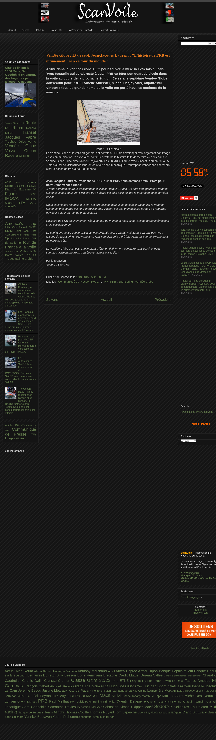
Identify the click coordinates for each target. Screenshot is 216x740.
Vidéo (20, 438)
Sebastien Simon (117, 707)
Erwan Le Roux (174, 680)
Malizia (118, 696)
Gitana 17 (81, 686)
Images (10, 438)
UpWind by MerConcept (151, 712)
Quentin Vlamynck (159, 701)
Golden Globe (12, 123)
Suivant (52, 300)
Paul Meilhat (59, 701)
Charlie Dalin (33, 681)
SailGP (13, 132)
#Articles (196, 575)
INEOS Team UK (138, 686)
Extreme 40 (27, 189)
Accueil (106, 300)
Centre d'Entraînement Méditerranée (183, 675)
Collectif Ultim (23, 186)
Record (31, 128)
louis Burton (106, 717)
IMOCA (96, 281)
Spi (8, 238)
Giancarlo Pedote (61, 686)
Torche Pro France (20, 238)
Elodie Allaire (200, 612)
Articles (10, 425)
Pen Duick (77, 701)
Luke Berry (59, 696)
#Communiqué (193, 573)
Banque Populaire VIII (176, 671)
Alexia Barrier (43, 671)
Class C (21, 182)
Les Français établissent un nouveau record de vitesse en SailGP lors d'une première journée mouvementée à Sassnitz (20, 321)
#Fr (192, 578)
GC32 (32, 194)
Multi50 (31, 198)
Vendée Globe (144, 281)
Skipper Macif (142, 707)
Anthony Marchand (93, 671)
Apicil (112, 671)
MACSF (92, 696)
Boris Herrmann (90, 675)
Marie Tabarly (133, 696)
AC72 (10, 182)
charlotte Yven (90, 717)
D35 (33, 186)
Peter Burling (94, 701)
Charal (208, 675)
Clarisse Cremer (57, 681)
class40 (10, 206)
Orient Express (27, 701)
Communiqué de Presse (73, 281)
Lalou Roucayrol (188, 690)
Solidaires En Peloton (192, 707)
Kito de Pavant (80, 690)
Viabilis (200, 712)
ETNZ (125, 681)
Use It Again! (173, 712)
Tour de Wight (12, 251)
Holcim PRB (99, 686)
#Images (186, 575)
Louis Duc (24, 696)
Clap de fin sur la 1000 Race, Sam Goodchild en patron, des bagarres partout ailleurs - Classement (20, 74)
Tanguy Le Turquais (31, 712)
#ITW (183, 573)
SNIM (10, 230)
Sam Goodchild (35, 707)
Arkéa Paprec (127, 671)
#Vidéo (185, 581)
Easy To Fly (139, 680)
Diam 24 (12, 189)
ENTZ (116, 681)
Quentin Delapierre (132, 701)
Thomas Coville (77, 712)
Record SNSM (27, 227)
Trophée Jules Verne (20, 141)
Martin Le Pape (152, 696)
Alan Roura (24, 671)
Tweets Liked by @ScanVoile (196, 411)
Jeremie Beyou (30, 690)
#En (196, 578)
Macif (105, 695)
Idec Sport (158, 686)
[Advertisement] (108, 40)
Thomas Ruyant (102, 712)
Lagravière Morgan (162, 690)
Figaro (17, 193)
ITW (106, 281)
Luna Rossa (76, 696)
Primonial (109, 701)
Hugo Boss (118, 686)
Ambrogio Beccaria (65, 671)
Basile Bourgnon (16, 675)
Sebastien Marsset (90, 707)
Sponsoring (126, 281)
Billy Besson (66, 675)
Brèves (20, 425)
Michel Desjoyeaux (200, 696)
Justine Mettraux (55, 690)
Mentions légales (200, 648)
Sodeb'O (164, 706)
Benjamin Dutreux (42, 675)
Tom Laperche (126, 712)
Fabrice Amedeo (198, 681)
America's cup (20, 223)
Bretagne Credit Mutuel (122, 675)
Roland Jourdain (183, 701)
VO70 (33, 203)
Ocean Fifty (17, 202)
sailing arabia (24, 258)
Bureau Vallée (152, 675)
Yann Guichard (14, 717)
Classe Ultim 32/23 (91, 680)
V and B (189, 712)
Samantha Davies (62, 707)
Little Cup (12, 227)
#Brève (185, 578)
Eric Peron (155, 680)
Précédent (162, 300)
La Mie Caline (138, 690)
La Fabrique (120, 690)
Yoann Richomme (67, 717)
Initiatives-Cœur (179, 686)
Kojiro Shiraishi (102, 690)
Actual (10, 671)
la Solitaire (23, 155)
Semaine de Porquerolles (23, 234)
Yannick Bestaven (38, 717)
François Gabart (37, 686)
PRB (113, 281)
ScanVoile (201, 610)
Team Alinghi (54, 712)
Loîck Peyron (41, 696)
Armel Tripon (148, 671)
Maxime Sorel (173, 696)
